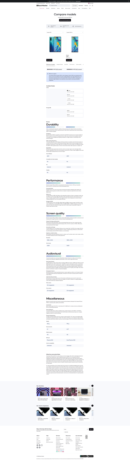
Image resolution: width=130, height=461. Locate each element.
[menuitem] (53, 8)
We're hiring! (38, 442)
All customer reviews (69, 440)
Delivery (47, 440)
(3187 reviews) (59, 69)
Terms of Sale (78, 439)
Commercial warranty (59, 439)
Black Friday (68, 443)
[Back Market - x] (39, 447)
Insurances (58, 440)
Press (37, 439)
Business (86, 5)
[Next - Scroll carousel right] (92, 386)
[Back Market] (42, 5)
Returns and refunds (49, 442)
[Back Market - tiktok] (39, 445)
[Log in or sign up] (90, 6)
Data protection (78, 445)
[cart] (92, 6)
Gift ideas (67, 442)
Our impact (38, 440)
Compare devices (69, 439)
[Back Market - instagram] (37, 445)
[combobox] (55, 32)
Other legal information (79, 447)
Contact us (48, 437)
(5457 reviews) (78, 69)
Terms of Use (78, 437)
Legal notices (78, 448)
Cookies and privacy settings (79, 444)
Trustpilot (38, 443)
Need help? (81, 5)
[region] (65, 395)
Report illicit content (79, 449)
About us (38, 437)
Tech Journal (68, 437)
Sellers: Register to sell (59, 446)
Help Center (48, 439)
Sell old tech (58, 442)
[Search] (50, 5)
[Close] (129, 1)
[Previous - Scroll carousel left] (90, 386)
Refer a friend (58, 437)
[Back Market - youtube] (42, 445)
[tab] (50, 64)
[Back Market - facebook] (37, 447)
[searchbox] (60, 5)
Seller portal (58, 447)
